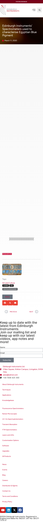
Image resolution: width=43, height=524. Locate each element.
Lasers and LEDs (8, 435)
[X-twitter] (14, 510)
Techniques (6, 390)
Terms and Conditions (10, 496)
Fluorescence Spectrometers (13, 408)
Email (2, 353)
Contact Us (6, 491)
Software (5, 446)
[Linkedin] (8, 510)
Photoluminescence (10, 289)
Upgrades (5, 451)
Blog (4, 475)
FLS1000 (5, 285)
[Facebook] (20, 510)
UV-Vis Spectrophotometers (12, 419)
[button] (39, 10)
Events (4, 470)
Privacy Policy (7, 502)
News (4, 464)
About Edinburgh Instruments (13, 384)
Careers (5, 480)
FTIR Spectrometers (9, 430)
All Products (6, 456)
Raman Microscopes (9, 414)
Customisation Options (10, 440)
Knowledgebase (8, 400)
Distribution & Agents (10, 486)
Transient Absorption (9, 424)
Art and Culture (8, 283)
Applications (6, 395)
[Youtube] (3, 510)
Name (2, 347)
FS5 (12, 285)
